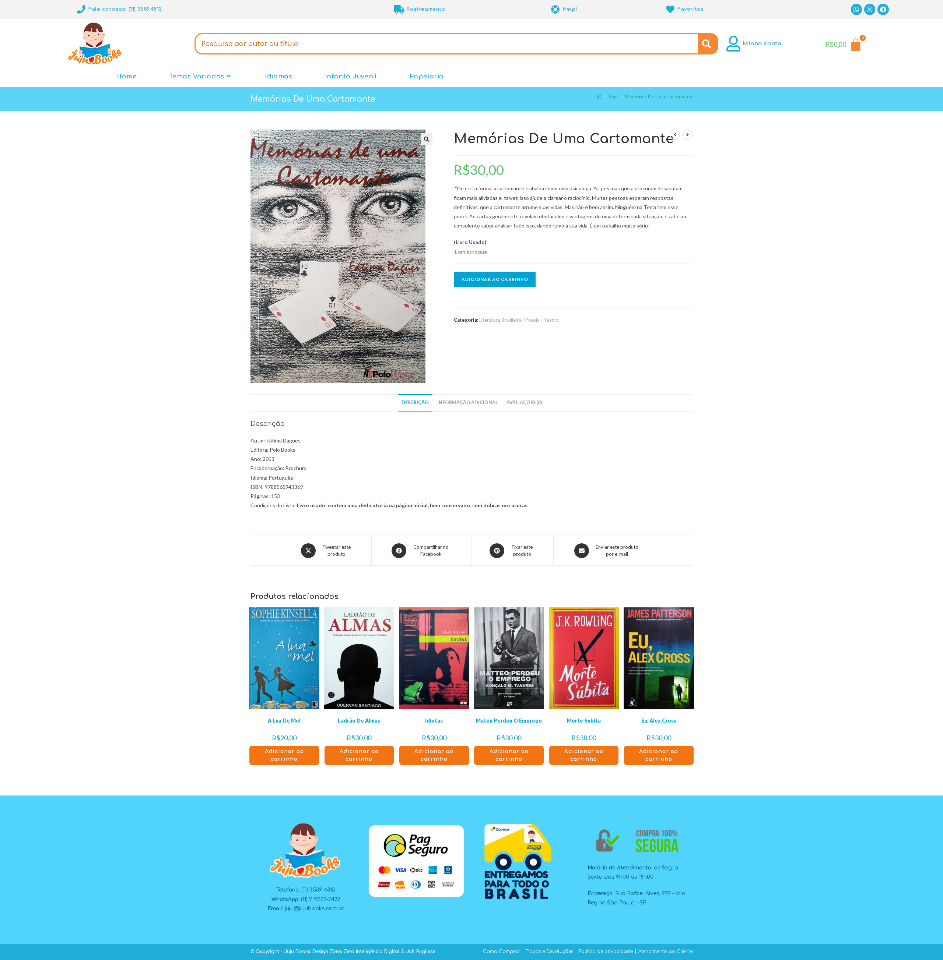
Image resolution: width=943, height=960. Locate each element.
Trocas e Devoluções (549, 951)
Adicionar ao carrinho (495, 279)
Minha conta (762, 43)
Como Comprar (501, 951)
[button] (426, 139)
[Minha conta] (734, 44)
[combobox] (446, 43)
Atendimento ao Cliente (665, 951)
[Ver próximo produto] (687, 135)
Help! (569, 9)
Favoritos (690, 9)
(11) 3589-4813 (318, 890)
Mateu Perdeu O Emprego (509, 720)
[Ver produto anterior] (675, 135)
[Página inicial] (599, 96)
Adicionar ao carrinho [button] (284, 755)
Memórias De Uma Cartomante (659, 96)
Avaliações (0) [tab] (524, 402)
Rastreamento (425, 9)
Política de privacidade (606, 951)
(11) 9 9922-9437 (320, 899)
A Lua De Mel (284, 720)
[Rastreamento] (399, 9)
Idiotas (434, 720)
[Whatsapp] (856, 9)
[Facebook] (883, 9)
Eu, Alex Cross (658, 720)
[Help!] (555, 9)
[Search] (708, 43)
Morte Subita (584, 720)
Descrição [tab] (415, 402)
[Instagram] (870, 9)
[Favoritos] (670, 9)
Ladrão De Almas (359, 720)
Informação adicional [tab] (467, 402)
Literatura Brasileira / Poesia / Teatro (518, 320)
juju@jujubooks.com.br (314, 908)
